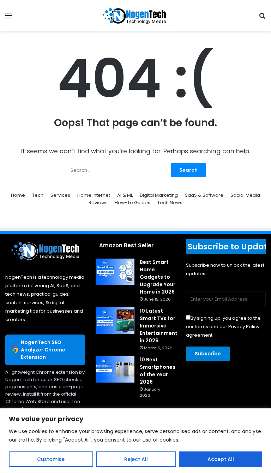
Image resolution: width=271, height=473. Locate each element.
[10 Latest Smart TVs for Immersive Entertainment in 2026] (115, 320)
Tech (37, 195)
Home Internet (93, 195)
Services (60, 195)
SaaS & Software (204, 195)
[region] (135, 440)
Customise (51, 459)
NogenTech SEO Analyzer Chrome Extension (43, 350)
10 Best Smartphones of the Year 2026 (157, 370)
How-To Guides (132, 202)
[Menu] (8, 18)
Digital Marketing (159, 195)
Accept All (220, 459)
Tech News (169, 202)
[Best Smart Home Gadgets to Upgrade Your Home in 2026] (115, 272)
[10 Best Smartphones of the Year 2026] (115, 369)
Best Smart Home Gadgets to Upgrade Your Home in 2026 (157, 277)
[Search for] (262, 18)
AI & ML (125, 195)
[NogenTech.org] (135, 15)
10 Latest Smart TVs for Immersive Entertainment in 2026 (158, 325)
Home (18, 195)
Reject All (136, 459)
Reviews (98, 202)
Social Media (245, 195)
